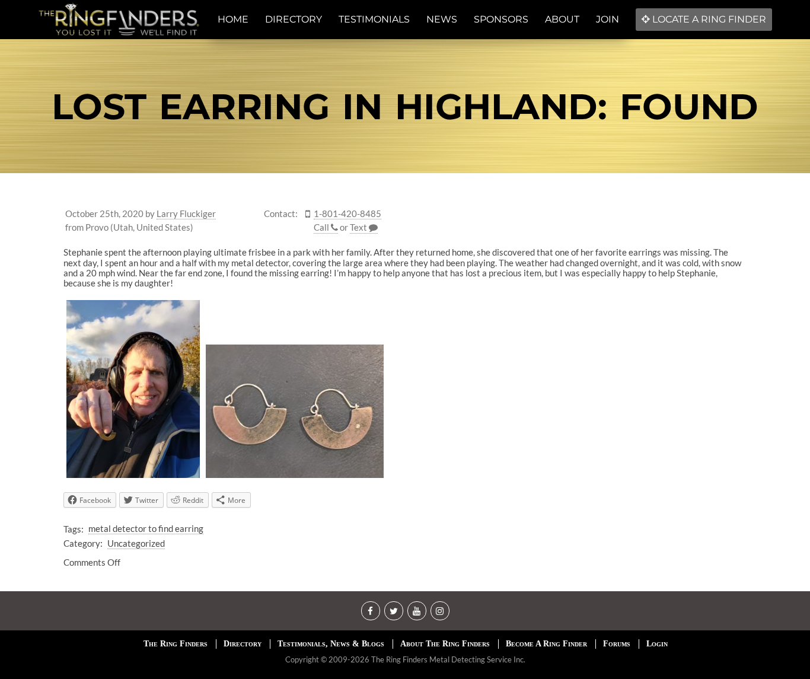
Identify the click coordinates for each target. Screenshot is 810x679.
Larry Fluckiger (186, 214)
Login (657, 643)
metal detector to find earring (145, 528)
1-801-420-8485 (347, 214)
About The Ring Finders (445, 643)
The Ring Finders (175, 643)
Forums (616, 643)
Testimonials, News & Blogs (331, 643)
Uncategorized (136, 543)
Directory (243, 643)
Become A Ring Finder (546, 643)
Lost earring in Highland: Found (405, 106)
